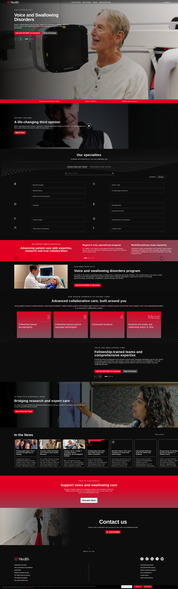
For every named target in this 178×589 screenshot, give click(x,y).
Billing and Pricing (105, 2)
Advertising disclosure (146, 565)
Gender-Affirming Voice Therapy (111, 366)
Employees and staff (20, 565)
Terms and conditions (146, 577)
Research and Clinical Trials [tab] (49, 101)
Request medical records (21, 572)
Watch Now (20, 133)
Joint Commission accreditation (23, 567)
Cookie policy (29, 587)
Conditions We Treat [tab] (77, 167)
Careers (95, 2)
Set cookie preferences (126, 586)
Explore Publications (43, 32)
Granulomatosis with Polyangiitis (121, 219)
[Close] (175, 586)
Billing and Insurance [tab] (129, 101)
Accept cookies (147, 586)
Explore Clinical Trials (23, 32)
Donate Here (89, 500)
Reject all (138, 586)
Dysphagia (36, 205)
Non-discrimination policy (147, 567)
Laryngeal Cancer (117, 228)
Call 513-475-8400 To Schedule (87, 285)
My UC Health (87, 2)
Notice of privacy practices (148, 570)
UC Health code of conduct (22, 575)
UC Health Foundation (20, 577)
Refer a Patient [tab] (91, 101)
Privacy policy (144, 575)
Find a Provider (76, 2)
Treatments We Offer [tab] (100, 167)
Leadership (17, 570)
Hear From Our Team (23, 411)
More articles (159, 434)
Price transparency (146, 572)
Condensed (152, 177)
